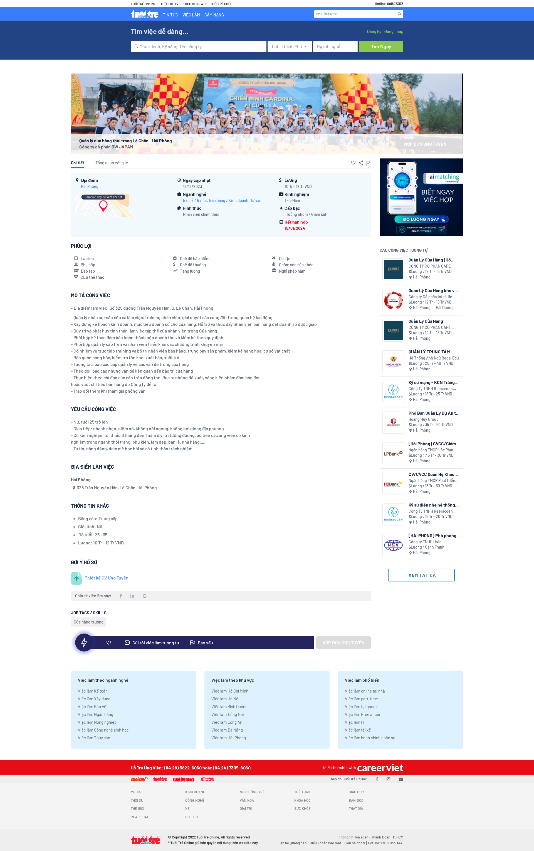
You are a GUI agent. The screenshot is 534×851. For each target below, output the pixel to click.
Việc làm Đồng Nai (227, 714)
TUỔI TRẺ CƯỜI (220, 4)
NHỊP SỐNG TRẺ (252, 792)
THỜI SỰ (137, 800)
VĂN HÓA (247, 800)
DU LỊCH (191, 817)
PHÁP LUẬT (140, 817)
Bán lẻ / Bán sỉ (195, 200)
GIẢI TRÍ (246, 808)
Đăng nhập (393, 31)
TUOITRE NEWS (194, 4)
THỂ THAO (302, 792)
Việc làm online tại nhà (365, 690)
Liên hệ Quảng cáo (292, 843)
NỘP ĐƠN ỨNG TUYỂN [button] (425, 143)
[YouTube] (401, 779)
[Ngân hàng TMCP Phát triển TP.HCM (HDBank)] (393, 484)
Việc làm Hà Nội (225, 698)
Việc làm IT (355, 722)
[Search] (400, 14)
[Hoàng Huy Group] (393, 422)
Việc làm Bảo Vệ (92, 706)
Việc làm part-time (361, 698)
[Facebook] (377, 779)
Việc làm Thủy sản (94, 737)
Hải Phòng (89, 186)
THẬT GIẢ (356, 808)
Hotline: (385, 843)
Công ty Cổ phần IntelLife (430, 296)
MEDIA (136, 792)
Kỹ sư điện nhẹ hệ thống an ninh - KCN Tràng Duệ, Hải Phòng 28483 (433, 504)
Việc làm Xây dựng (94, 698)
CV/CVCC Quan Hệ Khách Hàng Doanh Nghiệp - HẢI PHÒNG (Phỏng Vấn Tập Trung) (433, 474)
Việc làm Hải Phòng (228, 737)
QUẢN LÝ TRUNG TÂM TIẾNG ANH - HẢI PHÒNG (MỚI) (432, 351)
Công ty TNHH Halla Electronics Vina (425, 542)
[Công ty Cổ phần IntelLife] (393, 300)
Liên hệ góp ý (354, 843)
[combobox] (198, 46)
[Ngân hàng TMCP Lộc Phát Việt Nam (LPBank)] (393, 453)
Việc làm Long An (226, 722)
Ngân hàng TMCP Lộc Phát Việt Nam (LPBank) (431, 450)
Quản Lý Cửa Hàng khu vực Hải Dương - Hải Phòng (434, 290)
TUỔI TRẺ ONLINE (143, 4)
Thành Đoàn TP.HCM (387, 837)
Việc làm (191, 14)
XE (187, 808)
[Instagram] (388, 779)
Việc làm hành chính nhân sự (370, 737)
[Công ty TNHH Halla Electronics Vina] (393, 545)
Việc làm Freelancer (362, 714)
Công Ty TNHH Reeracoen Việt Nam (431, 389)
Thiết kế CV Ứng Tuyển (106, 577)
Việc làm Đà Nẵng (227, 729)
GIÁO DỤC (356, 792)
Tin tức (170, 14)
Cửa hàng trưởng (88, 621)
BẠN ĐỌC (356, 800)
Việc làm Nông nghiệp (97, 722)
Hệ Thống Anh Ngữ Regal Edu (434, 358)
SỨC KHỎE (302, 808)
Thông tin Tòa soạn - (355, 837)
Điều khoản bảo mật (325, 843)
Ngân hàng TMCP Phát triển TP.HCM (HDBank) (432, 480)
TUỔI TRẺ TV (169, 4)
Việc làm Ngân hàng (95, 714)
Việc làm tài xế (358, 729)
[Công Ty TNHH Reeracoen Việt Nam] (393, 392)
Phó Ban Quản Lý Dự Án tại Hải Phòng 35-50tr (434, 412)
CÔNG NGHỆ (194, 800)
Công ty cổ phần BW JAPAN (106, 146)
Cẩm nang (214, 14)
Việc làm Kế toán (93, 690)
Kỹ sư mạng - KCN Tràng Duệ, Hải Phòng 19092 (432, 382)
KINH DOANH (195, 792)
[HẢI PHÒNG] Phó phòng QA (432, 535)
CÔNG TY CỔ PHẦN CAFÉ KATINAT (430, 266)
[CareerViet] (379, 767)
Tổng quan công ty (111, 162)
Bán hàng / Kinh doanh (228, 200)
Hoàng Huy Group (424, 419)
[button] (353, 162)
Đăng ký (374, 31)
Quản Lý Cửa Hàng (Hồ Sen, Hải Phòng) (430, 259)
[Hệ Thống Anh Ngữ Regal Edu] (393, 361)
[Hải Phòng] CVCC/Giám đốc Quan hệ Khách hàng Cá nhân (432, 443)
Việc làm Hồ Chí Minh (229, 690)
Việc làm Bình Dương (229, 706)
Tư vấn (255, 200)
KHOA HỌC (302, 800)
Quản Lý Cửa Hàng (426, 321)
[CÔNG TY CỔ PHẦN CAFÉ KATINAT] (393, 269)
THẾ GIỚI (137, 808)
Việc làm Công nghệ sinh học (103, 729)
